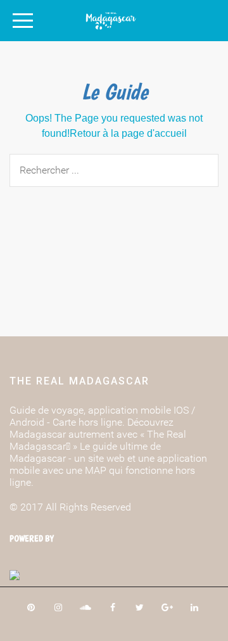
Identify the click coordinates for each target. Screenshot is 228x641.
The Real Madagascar (79, 381)
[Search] (196, 168)
